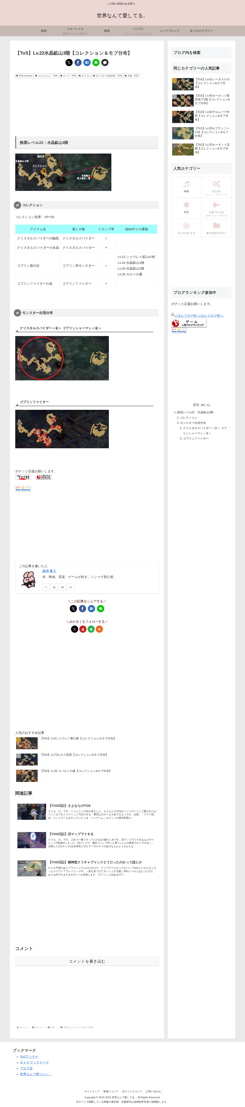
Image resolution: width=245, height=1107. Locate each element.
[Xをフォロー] (46, 587)
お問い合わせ (153, 1091)
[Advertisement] (87, 107)
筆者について (110, 1091)
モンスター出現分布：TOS (109, 76)
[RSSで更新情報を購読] (70, 587)
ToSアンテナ (29, 1057)
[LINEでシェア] (96, 62)
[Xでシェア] (69, 62)
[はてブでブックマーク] (87, 62)
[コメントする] (105, 62)
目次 (196, 405)
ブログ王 (26, 1068)
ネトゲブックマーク (34, 1062)
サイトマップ (91, 1091)
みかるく (49, 571)
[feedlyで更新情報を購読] (62, 587)
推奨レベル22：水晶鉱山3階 (195, 412)
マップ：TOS (69, 76)
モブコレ (86, 76)
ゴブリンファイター (196, 438)
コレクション (188, 417)
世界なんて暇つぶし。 (36, 1074)
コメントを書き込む (87, 961)
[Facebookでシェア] (78, 62)
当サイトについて (132, 1091)
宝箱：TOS (133, 76)
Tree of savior (25, 76)
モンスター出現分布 (193, 422)
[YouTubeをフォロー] (54, 587)
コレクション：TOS (47, 76)
